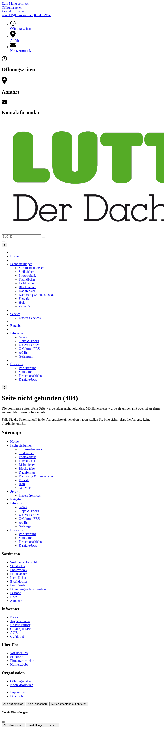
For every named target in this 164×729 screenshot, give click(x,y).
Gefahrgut (25, 526)
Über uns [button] (16, 364)
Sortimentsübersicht (32, 449)
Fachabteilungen (21, 445)
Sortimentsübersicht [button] (32, 268)
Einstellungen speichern (42, 725)
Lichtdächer (27, 464)
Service (15, 491)
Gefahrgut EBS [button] (29, 348)
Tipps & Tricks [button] (29, 341)
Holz (22, 484)
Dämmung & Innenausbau (36, 476)
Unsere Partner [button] (29, 345)
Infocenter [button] (17, 333)
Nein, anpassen (37, 703)
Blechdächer (27, 468)
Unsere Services (30, 495)
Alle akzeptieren (13, 703)
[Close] (3, 722)
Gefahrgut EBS (29, 518)
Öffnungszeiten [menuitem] (12, 7)
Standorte (25, 538)
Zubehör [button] (24, 306)
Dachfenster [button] (27, 291)
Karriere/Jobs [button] (28, 379)
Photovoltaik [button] (27, 275)
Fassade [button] (24, 298)
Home (14, 441)
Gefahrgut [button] (25, 356)
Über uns (16, 530)
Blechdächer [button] (27, 287)
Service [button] (15, 314)
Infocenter (17, 503)
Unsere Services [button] (30, 318)
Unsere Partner (29, 515)
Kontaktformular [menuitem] (13, 11)
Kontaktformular (21, 685)
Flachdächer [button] (27, 279)
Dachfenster (27, 472)
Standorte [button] (25, 372)
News (23, 507)
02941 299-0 (42, 15)
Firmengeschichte (30, 541)
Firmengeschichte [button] (30, 375)
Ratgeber (16, 499)
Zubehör (24, 488)
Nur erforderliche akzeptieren (68, 703)
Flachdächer (27, 461)
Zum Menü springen (15, 3)
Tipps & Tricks (29, 511)
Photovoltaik (27, 457)
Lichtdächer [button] (27, 283)
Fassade (24, 480)
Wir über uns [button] (27, 368)
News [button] (23, 337)
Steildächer (26, 453)
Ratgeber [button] (16, 325)
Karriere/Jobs (28, 545)
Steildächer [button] (26, 271)
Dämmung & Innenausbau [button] (36, 295)
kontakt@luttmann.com (17, 15)
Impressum (17, 692)
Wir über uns (27, 534)
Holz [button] (22, 302)
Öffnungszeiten (20, 681)
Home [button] (14, 256)
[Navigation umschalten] (3, 241)
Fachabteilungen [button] (21, 264)
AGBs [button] (23, 352)
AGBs (23, 522)
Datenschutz (18, 696)
